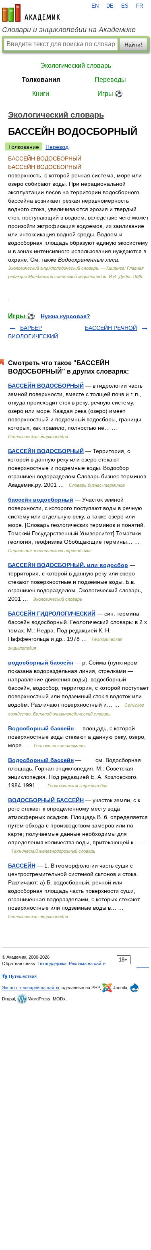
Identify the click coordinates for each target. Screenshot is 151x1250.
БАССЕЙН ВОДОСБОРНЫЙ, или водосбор (68, 565)
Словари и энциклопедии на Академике (69, 30)
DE (110, 6)
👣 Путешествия (19, 976)
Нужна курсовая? (65, 316)
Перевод (57, 147)
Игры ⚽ (110, 93)
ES (124, 6)
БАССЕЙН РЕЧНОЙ (111, 328)
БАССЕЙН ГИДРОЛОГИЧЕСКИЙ (51, 613)
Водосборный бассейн (41, 728)
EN (95, 6)
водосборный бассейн (40, 662)
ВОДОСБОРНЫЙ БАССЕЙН (46, 800)
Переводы (110, 79)
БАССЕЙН (21, 865)
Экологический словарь (75, 65)
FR (139, 6)
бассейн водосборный (40, 499)
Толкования (41, 79)
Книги (40, 93)
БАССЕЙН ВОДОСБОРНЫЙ (46, 385)
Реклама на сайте (87, 963)
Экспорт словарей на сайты (30, 987)
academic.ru (31, 13)
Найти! (133, 44)
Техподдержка (51, 963)
